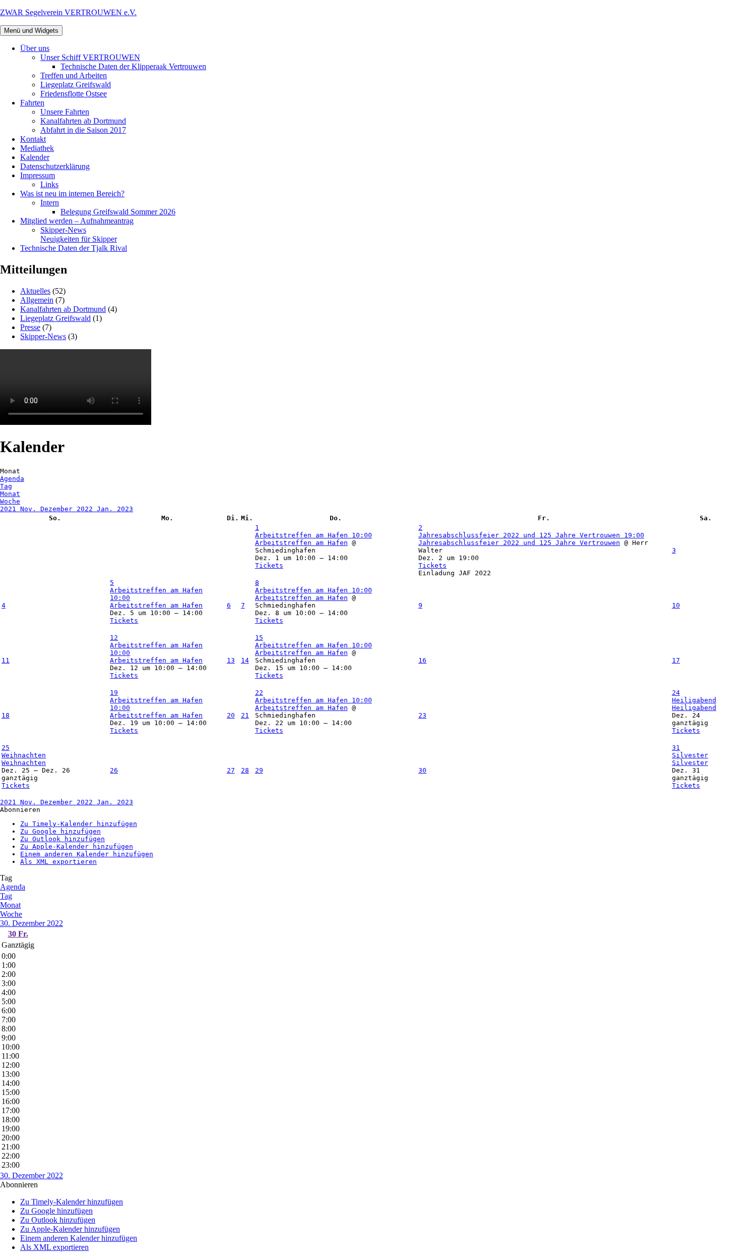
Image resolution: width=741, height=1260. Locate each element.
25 (6, 747)
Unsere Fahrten (64, 111)
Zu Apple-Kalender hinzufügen (76, 846)
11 (6, 660)
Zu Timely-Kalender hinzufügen (78, 824)
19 (114, 692)
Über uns (34, 48)
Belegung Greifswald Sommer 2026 (117, 211)
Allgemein (36, 300)
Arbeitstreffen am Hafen (301, 542)
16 (422, 660)
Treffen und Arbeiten (73, 75)
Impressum (37, 175)
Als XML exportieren (58, 861)
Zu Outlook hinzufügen (62, 839)
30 (422, 770)
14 (245, 660)
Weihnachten (24, 762)
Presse (30, 327)
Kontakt (33, 139)
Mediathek (37, 148)
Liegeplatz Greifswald (75, 84)
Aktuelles (35, 291)
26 (114, 770)
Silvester (690, 762)
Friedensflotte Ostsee (73, 93)
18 (6, 715)
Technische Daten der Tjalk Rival (73, 248)
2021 (10, 509)
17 (676, 660)
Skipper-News (78, 234)
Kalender (34, 157)
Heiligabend (694, 707)
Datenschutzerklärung (55, 166)
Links (49, 184)
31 (676, 747)
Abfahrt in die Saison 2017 (83, 130)
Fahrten (32, 102)
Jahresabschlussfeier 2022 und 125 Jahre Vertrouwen (519, 542)
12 (114, 637)
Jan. (107, 509)
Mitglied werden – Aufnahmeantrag (77, 220)
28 (245, 770)
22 (259, 692)
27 (231, 770)
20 (231, 715)
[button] (20, 809)
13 (231, 660)
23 (422, 715)
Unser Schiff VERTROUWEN (90, 57)
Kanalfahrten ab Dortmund (83, 121)
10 (676, 605)
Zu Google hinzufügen (60, 831)
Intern (49, 202)
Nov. (30, 509)
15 (259, 637)
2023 (125, 509)
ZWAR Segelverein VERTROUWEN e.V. (68, 12)
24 (676, 692)
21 (245, 715)
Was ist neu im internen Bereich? (72, 193)
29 (259, 770)
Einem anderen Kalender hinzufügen (86, 854)
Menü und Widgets (31, 30)
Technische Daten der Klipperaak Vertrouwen (133, 66)
